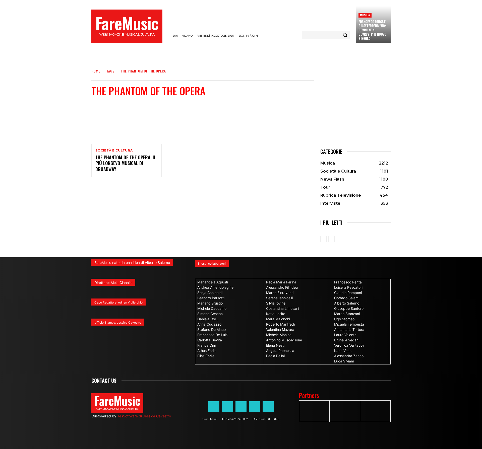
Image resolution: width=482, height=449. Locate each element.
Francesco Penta (348, 282)
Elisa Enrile (205, 356)
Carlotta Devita (209, 340)
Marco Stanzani (347, 314)
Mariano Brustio (210, 303)
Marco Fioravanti (279, 292)
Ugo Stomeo (344, 319)
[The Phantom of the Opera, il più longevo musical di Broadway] (126, 123)
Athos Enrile (206, 350)
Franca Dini (206, 345)
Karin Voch (342, 350)
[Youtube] (268, 406)
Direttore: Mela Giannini (113, 282)
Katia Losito (275, 314)
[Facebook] (213, 406)
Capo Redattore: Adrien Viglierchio (118, 302)
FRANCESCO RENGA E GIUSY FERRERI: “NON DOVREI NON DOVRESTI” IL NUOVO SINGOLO (372, 30)
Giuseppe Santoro (349, 308)
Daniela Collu (207, 319)
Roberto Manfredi (280, 324)
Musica (365, 15)
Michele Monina (278, 335)
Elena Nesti (275, 345)
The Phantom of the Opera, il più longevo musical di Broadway (125, 163)
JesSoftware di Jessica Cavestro (144, 416)
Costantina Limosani (282, 308)
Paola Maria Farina (281, 282)
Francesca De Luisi (212, 335)
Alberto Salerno (346, 303)
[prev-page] (323, 239)
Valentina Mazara (280, 329)
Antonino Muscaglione (284, 340)
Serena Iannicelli (279, 298)
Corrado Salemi (346, 298)
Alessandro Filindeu (282, 287)
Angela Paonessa (280, 350)
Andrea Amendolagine (215, 287)
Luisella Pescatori (348, 287)
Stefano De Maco (211, 329)
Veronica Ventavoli (349, 345)
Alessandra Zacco (349, 356)
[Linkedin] (241, 406)
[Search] (345, 35)
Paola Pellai (275, 356)
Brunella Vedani (346, 340)
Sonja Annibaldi (209, 292)
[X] (254, 406)
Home (95, 70)
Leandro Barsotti (210, 298)
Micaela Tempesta (349, 324)
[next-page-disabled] (331, 239)
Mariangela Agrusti (212, 282)
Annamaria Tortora (349, 329)
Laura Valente (345, 335)
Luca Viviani (344, 361)
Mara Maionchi (278, 319)
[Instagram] (227, 406)
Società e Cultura (114, 150)
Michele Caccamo (211, 308)
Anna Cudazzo (209, 324)
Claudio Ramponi (348, 292)
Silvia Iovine (275, 303)
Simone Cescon (210, 314)
